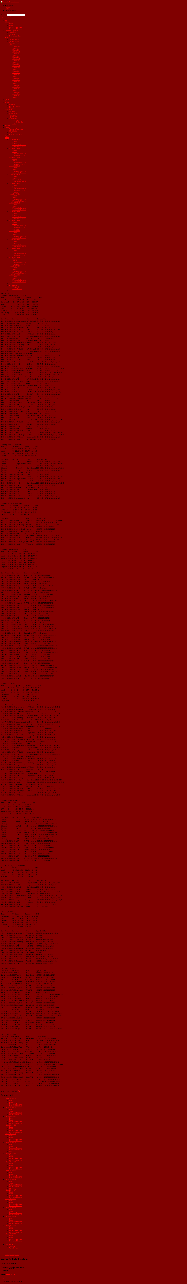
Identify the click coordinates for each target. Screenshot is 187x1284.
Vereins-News (16, 287)
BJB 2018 (15, 229)
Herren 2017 (16, 78)
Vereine (7, 99)
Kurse (14, 124)
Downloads (8, 110)
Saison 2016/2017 (14, 231)
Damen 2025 (16, 52)
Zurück (3, 1278)
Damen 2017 (16, 80)
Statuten (11, 132)
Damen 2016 (16, 83)
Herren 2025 (16, 50)
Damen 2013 (16, 94)
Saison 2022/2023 (14, 174)
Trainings (7, 101)
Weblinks (7, 125)
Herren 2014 (16, 88)
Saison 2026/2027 (14, 139)
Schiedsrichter (13, 118)
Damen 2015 (16, 87)
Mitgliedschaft (13, 131)
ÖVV (19, 1091)
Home (6, 20)
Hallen (7, 102)
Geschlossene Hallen (15, 106)
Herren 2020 (16, 67)
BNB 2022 (15, 192)
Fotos (6, 136)
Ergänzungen (13, 117)
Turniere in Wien (14, 43)
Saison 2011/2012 (14, 275)
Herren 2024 (16, 53)
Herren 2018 (16, 74)
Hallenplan (12, 108)
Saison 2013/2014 (14, 257)
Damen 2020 (16, 69)
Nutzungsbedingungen (12, 1255)
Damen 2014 (16, 90)
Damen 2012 (16, 97)
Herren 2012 (16, 95)
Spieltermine (12, 32)
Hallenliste (12, 104)
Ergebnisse (12, 34)
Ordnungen (12, 115)
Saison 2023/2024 (14, 166)
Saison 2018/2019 (14, 211)
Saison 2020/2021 (14, 194)
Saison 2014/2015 (14, 248)
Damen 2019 (16, 73)
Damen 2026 (16, 48)
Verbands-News (17, 289)
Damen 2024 (16, 55)
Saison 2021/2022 (14, 183)
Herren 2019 (16, 71)
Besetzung (15, 120)
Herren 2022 (16, 60)
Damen (11, 25)
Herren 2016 (16, 81)
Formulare (12, 111)
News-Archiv (13, 285)
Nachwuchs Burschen (15, 27)
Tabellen (7, 22)
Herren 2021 (16, 64)
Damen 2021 (16, 66)
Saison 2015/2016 (14, 239)
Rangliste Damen (14, 41)
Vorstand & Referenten (16, 129)
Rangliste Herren (14, 39)
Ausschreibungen (14, 113)
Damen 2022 (16, 62)
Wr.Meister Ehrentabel (15, 134)
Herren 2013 (16, 92)
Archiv (11, 45)
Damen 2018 (16, 76)
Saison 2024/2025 (14, 157)
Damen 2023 (16, 59)
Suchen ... (4, 15)
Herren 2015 (16, 85)
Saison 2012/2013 (14, 266)
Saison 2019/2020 (14, 203)
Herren (11, 23)
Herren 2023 (16, 57)
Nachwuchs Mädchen (15, 29)
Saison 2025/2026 (14, 148)
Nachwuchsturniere (15, 36)
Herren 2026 (16, 46)
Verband (7, 127)
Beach (7, 38)
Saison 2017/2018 (14, 220)
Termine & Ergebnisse (11, 31)
